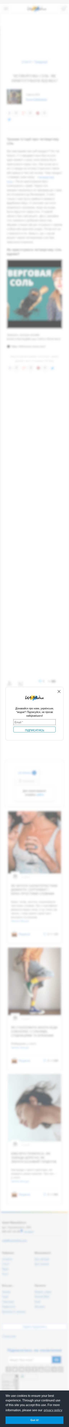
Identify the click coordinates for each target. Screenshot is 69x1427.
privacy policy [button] (53, 1410)
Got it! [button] (34, 1420)
